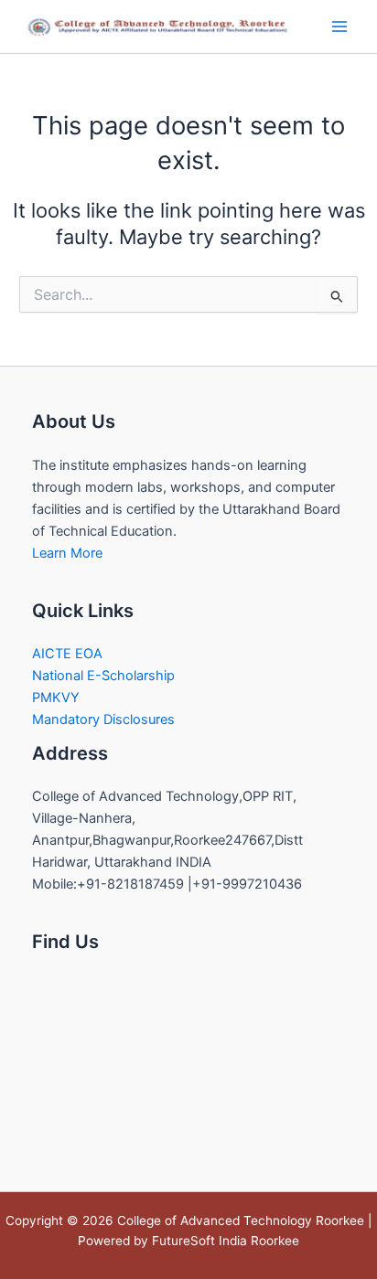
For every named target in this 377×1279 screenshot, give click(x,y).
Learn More (67, 553)
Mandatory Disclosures (103, 719)
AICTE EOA (67, 653)
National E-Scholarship (103, 675)
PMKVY (56, 697)
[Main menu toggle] (339, 26)
